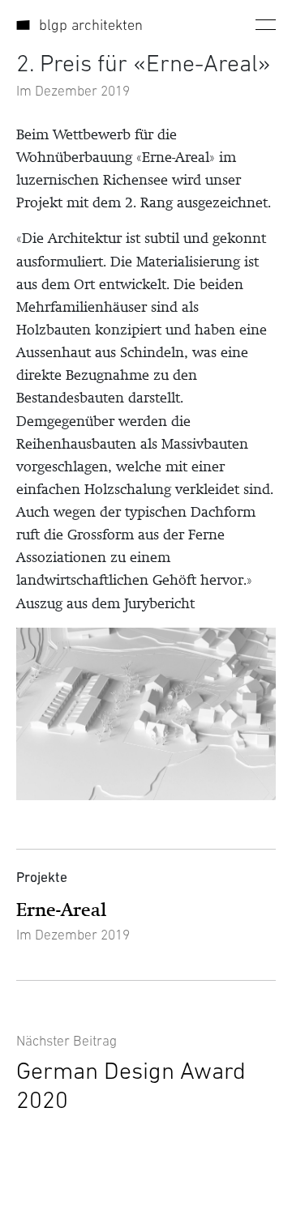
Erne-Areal (61, 909)
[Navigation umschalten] (266, 25)
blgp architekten (90, 24)
